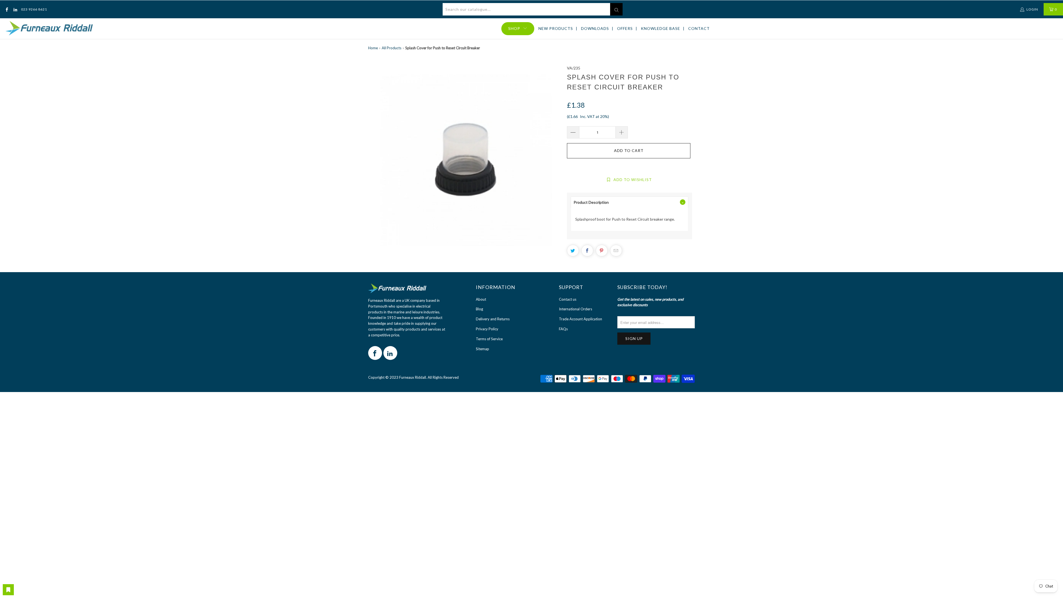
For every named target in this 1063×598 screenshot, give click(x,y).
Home (373, 48)
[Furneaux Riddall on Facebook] (6, 9)
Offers (625, 28)
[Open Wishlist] (8, 589)
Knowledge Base (660, 28)
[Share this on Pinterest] (602, 250)
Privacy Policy (487, 329)
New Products (555, 28)
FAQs (563, 329)
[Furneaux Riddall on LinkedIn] (14, 9)
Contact (699, 28)
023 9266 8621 (34, 9)
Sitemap (482, 349)
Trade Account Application (580, 319)
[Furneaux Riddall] (49, 28)
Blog (479, 309)
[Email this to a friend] (616, 250)
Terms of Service (489, 339)
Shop (514, 28)
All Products (391, 48)
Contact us (567, 299)
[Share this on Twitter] (573, 250)
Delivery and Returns (493, 319)
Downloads (595, 28)
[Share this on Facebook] (587, 250)
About (481, 299)
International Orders (575, 309)
